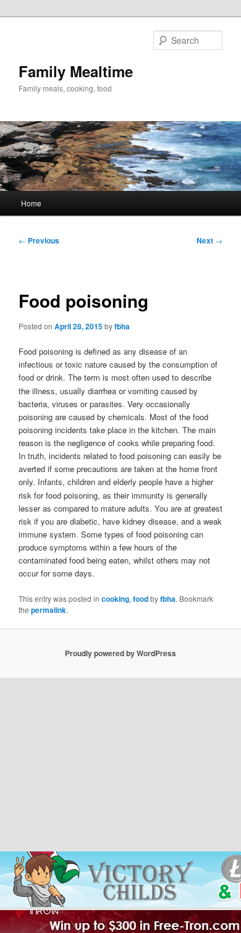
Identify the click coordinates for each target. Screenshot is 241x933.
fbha (122, 326)
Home (31, 203)
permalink (48, 609)
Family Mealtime (76, 71)
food (140, 598)
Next (209, 240)
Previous (39, 240)
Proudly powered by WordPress (120, 653)
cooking (115, 598)
